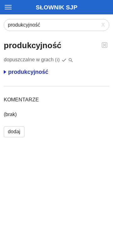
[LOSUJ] (104, 45)
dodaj (14, 131)
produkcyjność (28, 72)
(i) (57, 59)
